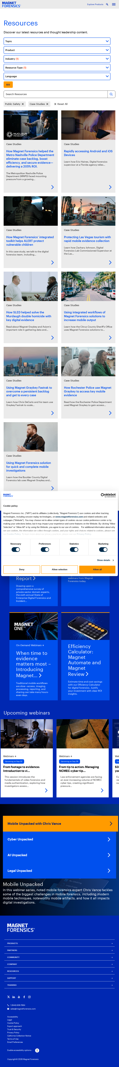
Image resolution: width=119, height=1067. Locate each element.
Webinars (42, 756)
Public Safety (12, 104)
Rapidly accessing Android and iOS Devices (88, 153)
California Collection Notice (19, 1036)
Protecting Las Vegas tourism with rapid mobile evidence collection (87, 239)
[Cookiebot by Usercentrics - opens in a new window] (103, 495)
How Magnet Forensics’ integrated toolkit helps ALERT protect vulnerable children (30, 240)
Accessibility (12, 1017)
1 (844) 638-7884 (17, 1005)
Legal (9, 1020)
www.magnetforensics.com (69, 516)
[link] (61, 758)
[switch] (45, 549)
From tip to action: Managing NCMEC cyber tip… (57, 768)
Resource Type (15, 67)
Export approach (14, 1026)
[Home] (21, 928)
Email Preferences (15, 1042)
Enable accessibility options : (19, 1050)
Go (8, 84)
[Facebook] (24, 997)
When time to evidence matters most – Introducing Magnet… (33, 664)
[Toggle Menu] (114, 4)
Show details (103, 560)
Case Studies (37, 104)
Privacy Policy (84, 534)
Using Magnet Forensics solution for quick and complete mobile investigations (28, 466)
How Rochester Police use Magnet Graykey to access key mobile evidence (87, 391)
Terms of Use (12, 1039)
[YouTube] (19, 997)
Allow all (97, 569)
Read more (52, 187)
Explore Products (95, 4)
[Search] (111, 94)
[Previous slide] (5, 758)
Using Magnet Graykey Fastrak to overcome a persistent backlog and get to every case (29, 391)
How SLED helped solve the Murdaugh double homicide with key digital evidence (28, 316)
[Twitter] (8, 997)
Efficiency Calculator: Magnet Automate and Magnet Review (84, 660)
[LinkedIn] (13, 997)
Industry (12, 58)
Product (10, 50)
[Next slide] (114, 758)
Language (11, 76)
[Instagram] (29, 997)
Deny (21, 569)
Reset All (62, 104)
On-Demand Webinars (29, 645)
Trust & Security (14, 1029)
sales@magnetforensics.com (23, 1009)
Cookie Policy (13, 534)
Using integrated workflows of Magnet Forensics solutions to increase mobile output (84, 316)
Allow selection (59, 569)
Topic (8, 41)
